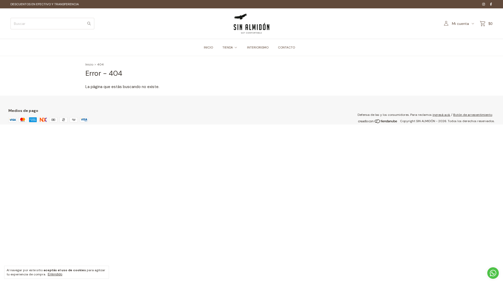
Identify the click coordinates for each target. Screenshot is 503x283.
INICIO (208, 47)
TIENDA (227, 47)
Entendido (55, 274)
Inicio (89, 64)
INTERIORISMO (258, 47)
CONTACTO (286, 47)
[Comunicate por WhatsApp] (493, 273)
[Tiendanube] (378, 122)
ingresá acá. (441, 115)
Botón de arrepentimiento (472, 115)
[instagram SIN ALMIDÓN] (483, 4)
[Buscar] (89, 23)
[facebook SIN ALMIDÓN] (491, 4)
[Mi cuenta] (446, 23)
